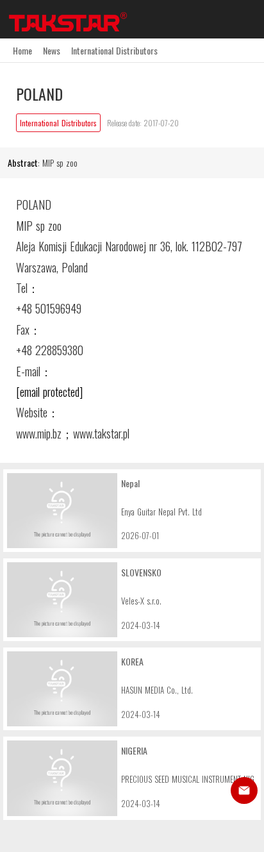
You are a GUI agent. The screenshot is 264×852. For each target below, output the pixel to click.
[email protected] (49, 391)
